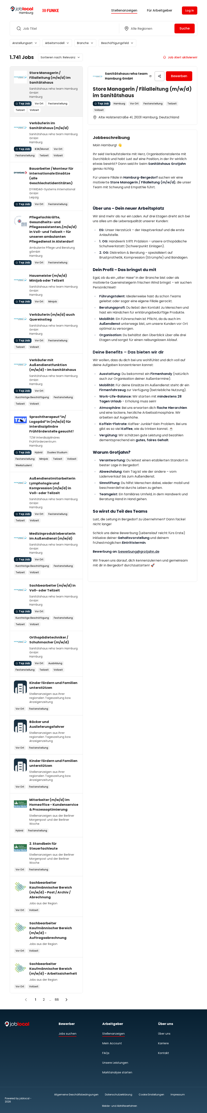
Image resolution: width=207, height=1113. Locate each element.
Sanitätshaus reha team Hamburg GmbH (126, 76)
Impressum (178, 1094)
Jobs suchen (67, 1034)
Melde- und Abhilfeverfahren (119, 1106)
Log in (189, 10)
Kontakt (163, 1053)
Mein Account (112, 1043)
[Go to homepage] (22, 10)
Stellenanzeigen (124, 10)
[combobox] (64, 28)
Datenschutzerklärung (118, 1094)
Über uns (164, 1034)
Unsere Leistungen (115, 1063)
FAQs (105, 1053)
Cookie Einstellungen (151, 1094)
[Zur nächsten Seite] (66, 999)
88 (57, 999)
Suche (185, 28)
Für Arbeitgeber (159, 10)
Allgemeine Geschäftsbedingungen (76, 1094)
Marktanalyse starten (117, 1072)
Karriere (163, 1043)
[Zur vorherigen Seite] (26, 999)
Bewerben (179, 76)
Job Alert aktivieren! (182, 57)
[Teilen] (159, 76)
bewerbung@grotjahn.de (138, 551)
